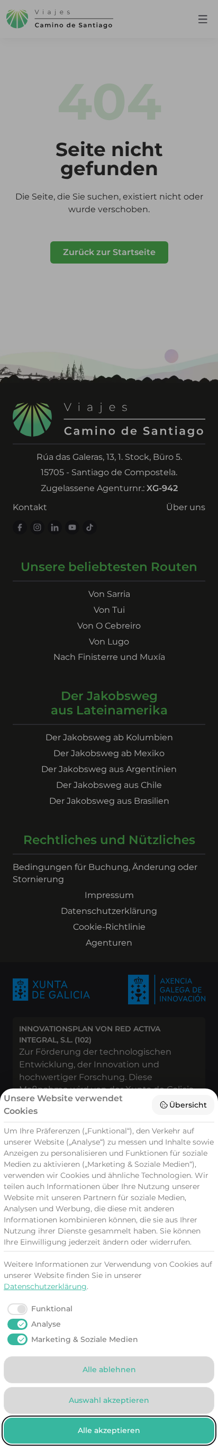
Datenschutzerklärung (45, 1286)
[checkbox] (38, 1309)
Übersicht (188, 1105)
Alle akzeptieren (109, 1430)
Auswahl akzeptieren (109, 1400)
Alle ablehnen (109, 1369)
